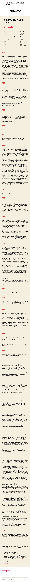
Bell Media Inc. (9, 27)
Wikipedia (10, 559)
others (15, 559)
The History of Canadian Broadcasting (10, 579)
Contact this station (7, 563)
